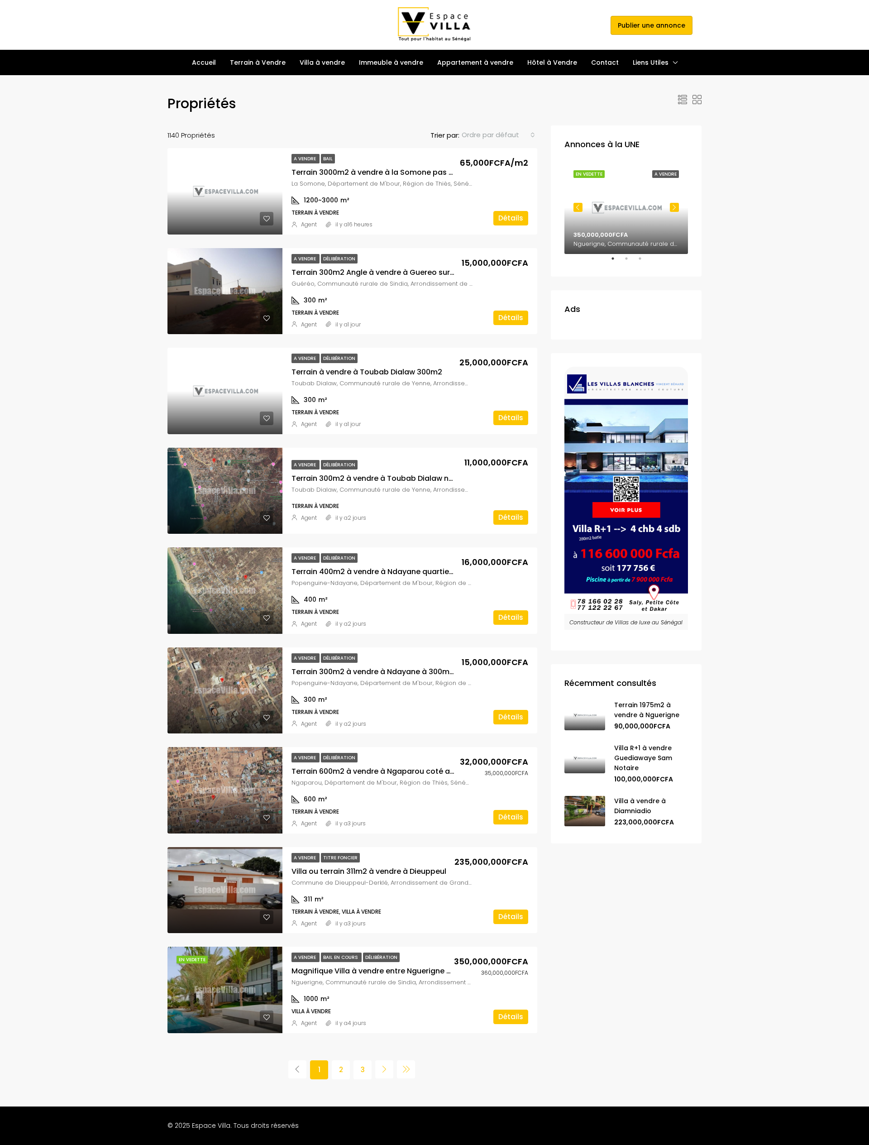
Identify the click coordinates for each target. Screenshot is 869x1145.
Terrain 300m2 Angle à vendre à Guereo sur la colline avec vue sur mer (420, 272)
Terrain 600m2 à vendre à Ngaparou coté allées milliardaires (402, 771)
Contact (605, 62)
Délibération (339, 258)
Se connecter (551, 24)
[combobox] (498, 134)
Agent (309, 224)
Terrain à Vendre (258, 62)
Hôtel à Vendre (552, 62)
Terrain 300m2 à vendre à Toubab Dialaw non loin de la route (403, 478)
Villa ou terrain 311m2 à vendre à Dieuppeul (368, 871)
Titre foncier (340, 857)
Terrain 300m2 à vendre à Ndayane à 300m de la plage (391, 671)
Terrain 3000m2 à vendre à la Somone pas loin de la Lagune (400, 172)
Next (674, 207)
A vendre (305, 158)
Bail (328, 158)
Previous (578, 207)
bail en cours (341, 957)
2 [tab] (630, 262)
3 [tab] (644, 262)
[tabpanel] (626, 207)
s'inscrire (591, 24)
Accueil (204, 62)
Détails (510, 218)
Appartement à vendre (475, 62)
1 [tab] (617, 262)
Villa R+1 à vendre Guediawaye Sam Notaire (643, 757)
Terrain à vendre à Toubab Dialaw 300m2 (366, 372)
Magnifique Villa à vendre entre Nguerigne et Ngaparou (392, 971)
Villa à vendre (322, 62)
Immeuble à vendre (391, 62)
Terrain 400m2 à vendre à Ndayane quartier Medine (385, 571)
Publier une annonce (651, 25)
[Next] (384, 1069)
